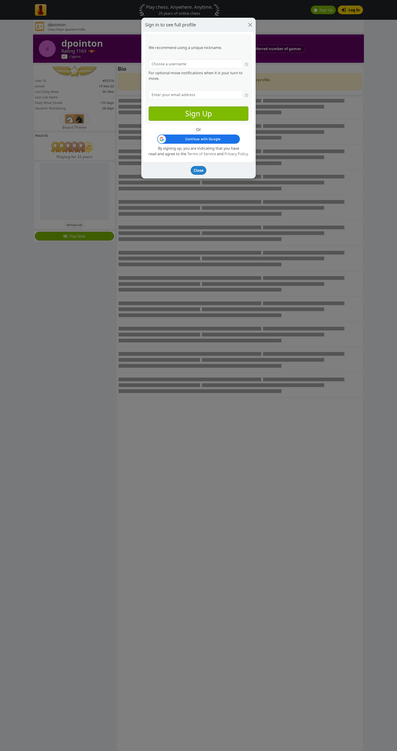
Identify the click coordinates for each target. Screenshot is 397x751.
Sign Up (198, 113)
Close (198, 170)
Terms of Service (201, 153)
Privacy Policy (236, 153)
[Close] (250, 25)
